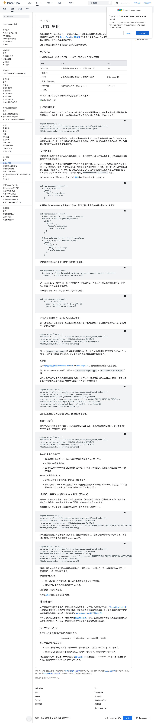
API (48, 3)
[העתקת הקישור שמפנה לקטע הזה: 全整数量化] (54, 151)
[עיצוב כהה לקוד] (125, 121)
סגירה (128, 33)
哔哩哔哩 (38, 704)
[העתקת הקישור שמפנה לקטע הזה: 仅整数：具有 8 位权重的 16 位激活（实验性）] (92, 494)
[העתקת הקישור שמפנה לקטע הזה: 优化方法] (52, 52)
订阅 (127, 718)
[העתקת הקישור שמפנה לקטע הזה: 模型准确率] (54, 602)
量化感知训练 (80, 618)
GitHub (137, 3)
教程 (4, 9)
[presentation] (83, 638)
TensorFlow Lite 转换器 (70, 37)
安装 (29, 3)
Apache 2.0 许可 (109, 671)
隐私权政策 (45, 718)
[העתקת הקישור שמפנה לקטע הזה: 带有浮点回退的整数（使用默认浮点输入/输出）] (83, 318)
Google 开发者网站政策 (51, 673)
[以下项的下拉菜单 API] (52, 3)
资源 (59, 3)
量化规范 (79, 657)
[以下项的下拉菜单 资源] (64, 3)
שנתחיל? (142, 33)
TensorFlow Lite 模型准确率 (87, 613)
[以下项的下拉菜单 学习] (42, 3)
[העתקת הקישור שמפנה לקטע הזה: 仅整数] (48, 361)
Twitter (38, 700)
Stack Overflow (100, 700)
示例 (20, 9)
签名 (77, 177)
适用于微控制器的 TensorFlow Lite (58, 366)
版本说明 (98, 696)
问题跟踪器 (99, 693)
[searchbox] (16, 16)
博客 (37, 693)
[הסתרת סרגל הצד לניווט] (29, 718)
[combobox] (100, 3)
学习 (37, 3)
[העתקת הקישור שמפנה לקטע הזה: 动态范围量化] (57, 107)
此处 (48, 595)
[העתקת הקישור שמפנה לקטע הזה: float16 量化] (55, 421)
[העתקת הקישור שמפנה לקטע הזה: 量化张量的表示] (59, 628)
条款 (37, 718)
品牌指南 (98, 704)
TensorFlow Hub (116, 607)
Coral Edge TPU (82, 366)
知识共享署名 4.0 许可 (72, 671)
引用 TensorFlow (101, 708)
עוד (70, 3)
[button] (15, 59)
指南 (12, 9)
